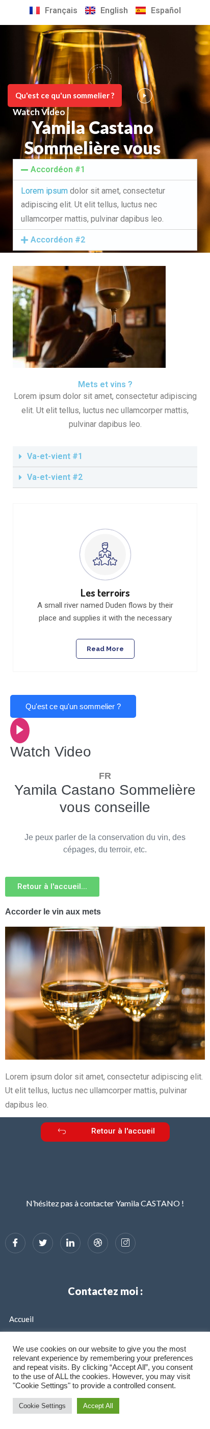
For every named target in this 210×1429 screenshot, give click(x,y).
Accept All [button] (98, 1406)
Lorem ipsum (44, 191)
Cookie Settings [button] (42, 1406)
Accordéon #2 (58, 240)
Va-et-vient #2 (55, 477)
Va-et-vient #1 (55, 456)
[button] (52, 887)
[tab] (105, 169)
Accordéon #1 (58, 169)
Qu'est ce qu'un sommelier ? (64, 95)
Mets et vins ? (105, 384)
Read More (105, 649)
